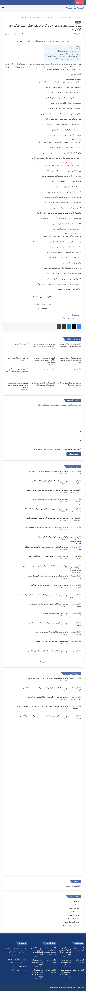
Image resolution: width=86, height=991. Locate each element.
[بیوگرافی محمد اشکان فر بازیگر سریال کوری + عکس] (75, 635)
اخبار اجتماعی (16, 948)
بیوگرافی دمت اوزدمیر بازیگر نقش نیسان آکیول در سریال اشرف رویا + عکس (44, 716)
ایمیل (79, 440)
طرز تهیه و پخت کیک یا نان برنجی (18, 358)
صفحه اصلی (76, 17)
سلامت (10, 959)
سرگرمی (69, 17)
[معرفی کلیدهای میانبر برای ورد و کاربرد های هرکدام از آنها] (50, 973)
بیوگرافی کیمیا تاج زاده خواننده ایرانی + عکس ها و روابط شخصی (48, 576)
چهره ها (13, 966)
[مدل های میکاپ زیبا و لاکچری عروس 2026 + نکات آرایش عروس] (75, 559)
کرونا (12, 970)
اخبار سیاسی (22, 952)
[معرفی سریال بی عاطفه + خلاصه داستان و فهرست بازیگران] (75, 588)
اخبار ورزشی (22, 955)
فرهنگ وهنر (11, 962)
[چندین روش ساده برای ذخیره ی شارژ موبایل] (75, 616)
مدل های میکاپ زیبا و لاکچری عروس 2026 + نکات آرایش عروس (48, 556)
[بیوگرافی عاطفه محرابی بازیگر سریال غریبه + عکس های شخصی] (75, 681)
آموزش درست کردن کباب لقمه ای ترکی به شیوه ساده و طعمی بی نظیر (45, 566)
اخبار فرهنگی (12, 952)
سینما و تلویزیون (21, 962)
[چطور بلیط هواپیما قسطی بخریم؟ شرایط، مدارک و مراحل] (75, 502)
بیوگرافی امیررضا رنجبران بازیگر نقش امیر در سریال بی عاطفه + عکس (45, 509)
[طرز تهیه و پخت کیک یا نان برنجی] (16, 349)
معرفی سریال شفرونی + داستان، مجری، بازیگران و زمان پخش (48, 471)
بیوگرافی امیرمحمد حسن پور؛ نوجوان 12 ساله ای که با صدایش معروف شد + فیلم (43, 594)
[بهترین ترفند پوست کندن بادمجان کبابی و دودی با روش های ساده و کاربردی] (16, 374)
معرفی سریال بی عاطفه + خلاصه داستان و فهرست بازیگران (49, 585)
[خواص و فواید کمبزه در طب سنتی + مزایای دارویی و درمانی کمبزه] (75, 700)
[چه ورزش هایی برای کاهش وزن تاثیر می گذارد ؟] (78, 963)
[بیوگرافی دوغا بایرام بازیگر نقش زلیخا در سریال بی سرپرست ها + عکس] (75, 690)
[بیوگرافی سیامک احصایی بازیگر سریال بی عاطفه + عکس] (75, 484)
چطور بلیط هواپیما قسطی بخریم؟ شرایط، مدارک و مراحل (50, 499)
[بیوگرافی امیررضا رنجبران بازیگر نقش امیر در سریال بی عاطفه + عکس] (75, 512)
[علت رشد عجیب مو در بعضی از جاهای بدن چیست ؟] (75, 644)
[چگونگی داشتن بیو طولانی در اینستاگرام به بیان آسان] (75, 540)
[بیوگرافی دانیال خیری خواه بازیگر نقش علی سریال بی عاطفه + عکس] (75, 530)
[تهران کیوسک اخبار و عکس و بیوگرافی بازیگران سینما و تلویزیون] (74, 8)
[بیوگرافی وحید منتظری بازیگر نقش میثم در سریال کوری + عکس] (75, 653)
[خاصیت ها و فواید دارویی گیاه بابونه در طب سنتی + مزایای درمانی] (75, 493)
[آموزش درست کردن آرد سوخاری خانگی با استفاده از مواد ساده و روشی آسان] (43, 349)
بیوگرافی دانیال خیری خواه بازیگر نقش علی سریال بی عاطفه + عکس (46, 527)
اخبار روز (8, 948)
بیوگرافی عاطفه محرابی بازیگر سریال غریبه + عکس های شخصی (48, 678)
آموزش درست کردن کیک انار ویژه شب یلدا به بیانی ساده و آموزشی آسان (70, 360)
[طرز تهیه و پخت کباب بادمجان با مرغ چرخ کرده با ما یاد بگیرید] (75, 607)
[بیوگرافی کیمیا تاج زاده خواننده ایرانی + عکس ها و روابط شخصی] (75, 579)
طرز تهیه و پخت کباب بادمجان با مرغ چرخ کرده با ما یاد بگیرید (49, 604)
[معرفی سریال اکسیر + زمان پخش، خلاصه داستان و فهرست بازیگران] (75, 550)
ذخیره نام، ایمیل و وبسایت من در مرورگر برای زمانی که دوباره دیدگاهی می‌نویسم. (56, 449)
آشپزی (64, 17)
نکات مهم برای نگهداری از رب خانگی (67, 59)
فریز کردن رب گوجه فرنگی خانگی (68, 51)
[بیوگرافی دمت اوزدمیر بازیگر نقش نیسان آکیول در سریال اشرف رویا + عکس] (75, 793)
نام (79, 431)
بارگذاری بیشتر (43, 661)
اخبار (24, 948)
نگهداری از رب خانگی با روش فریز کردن (66, 54)
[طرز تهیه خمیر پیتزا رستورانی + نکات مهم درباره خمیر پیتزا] (69, 374)
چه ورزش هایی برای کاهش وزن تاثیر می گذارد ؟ (66, 962)
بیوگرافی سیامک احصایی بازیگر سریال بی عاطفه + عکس (50, 481)
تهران (7, 955)
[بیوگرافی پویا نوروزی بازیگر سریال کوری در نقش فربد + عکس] (75, 625)
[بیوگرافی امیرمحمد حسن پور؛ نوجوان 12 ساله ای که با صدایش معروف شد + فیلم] (75, 597)
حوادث (24, 959)
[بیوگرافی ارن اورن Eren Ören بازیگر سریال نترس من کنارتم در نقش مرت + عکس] (75, 709)
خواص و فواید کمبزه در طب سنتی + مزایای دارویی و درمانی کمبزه (47, 697)
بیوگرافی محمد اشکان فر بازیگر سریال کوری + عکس (51, 632)
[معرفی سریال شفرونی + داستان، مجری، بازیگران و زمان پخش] (75, 474)
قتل (4, 962)
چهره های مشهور (21, 970)
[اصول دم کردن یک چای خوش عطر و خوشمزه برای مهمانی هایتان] (43, 374)
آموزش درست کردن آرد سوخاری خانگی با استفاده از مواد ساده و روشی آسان (44, 360)
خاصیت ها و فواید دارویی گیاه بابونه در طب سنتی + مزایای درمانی (47, 490)
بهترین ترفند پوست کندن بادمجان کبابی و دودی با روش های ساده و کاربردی (18, 385)
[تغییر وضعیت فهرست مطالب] (76, 48)
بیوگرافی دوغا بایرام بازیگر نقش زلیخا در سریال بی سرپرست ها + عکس (45, 687)
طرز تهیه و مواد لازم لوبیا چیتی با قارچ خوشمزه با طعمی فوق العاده (47, 518)
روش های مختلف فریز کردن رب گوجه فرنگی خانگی (62, 56)
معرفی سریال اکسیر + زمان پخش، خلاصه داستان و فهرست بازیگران (46, 547)
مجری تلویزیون (22, 966)
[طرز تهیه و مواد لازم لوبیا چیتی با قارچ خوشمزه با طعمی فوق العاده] (75, 521)
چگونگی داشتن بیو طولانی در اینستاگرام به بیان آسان (51, 537)
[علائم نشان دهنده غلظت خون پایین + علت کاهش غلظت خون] (78, 973)
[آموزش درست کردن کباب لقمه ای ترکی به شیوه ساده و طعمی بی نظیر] (75, 569)
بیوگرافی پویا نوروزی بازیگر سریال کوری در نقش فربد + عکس (48, 622)
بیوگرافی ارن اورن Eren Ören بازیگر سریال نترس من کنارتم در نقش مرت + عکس (42, 706)
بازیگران (14, 955)
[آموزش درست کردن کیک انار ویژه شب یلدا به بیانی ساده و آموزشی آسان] (69, 349)
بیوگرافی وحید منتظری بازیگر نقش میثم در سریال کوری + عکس (48, 650)
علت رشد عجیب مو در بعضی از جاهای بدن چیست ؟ (52, 641)
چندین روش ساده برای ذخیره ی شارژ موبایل (54, 613)
